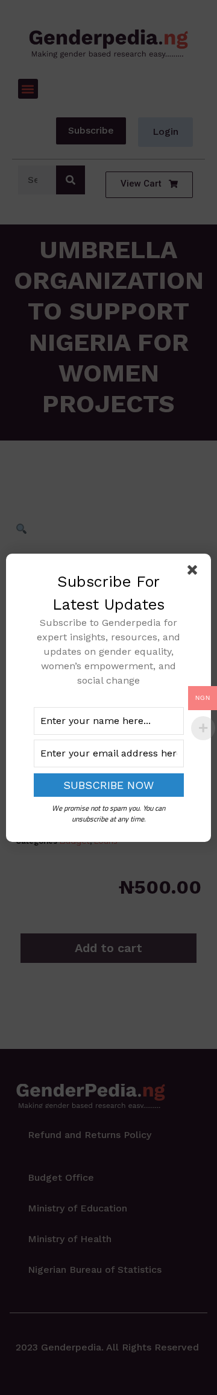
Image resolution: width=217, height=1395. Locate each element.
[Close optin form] (194, 572)
